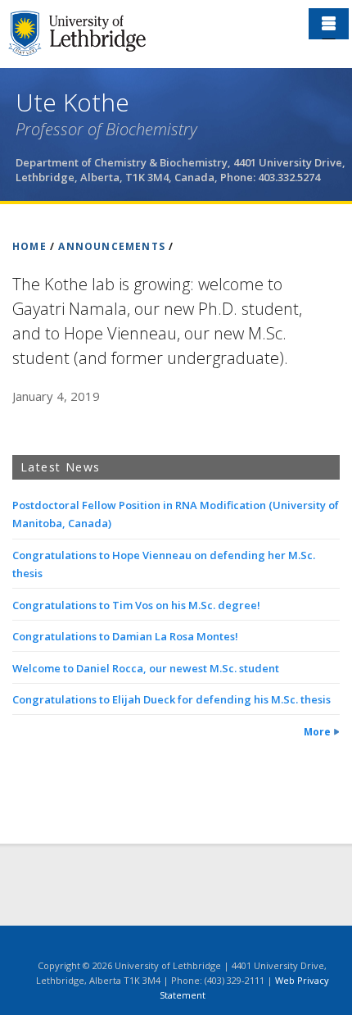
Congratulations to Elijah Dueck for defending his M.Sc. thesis (171, 699)
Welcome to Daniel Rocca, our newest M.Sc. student (145, 668)
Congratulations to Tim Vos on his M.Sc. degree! (136, 605)
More (317, 732)
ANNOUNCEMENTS (111, 246)
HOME (29, 246)
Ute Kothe (72, 102)
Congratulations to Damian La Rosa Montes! (125, 636)
